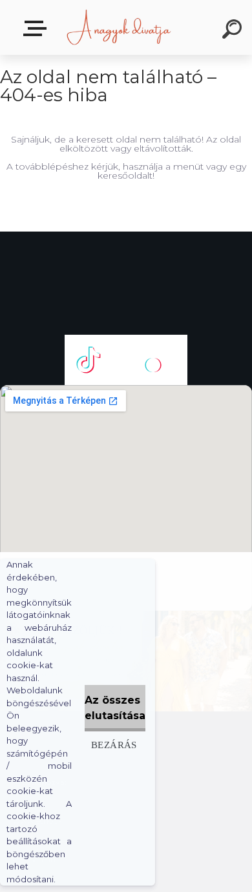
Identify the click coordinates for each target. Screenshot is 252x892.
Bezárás (114, 744)
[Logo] (120, 27)
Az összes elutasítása (115, 708)
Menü (37, 28)
